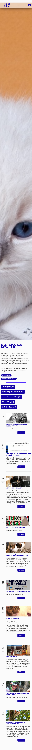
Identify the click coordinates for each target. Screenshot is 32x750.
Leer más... (21, 432)
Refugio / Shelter (9, 407)
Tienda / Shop (8, 402)
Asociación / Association (11, 397)
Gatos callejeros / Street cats (12, 391)
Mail (14, 432)
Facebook (7, 432)
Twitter (11, 432)
